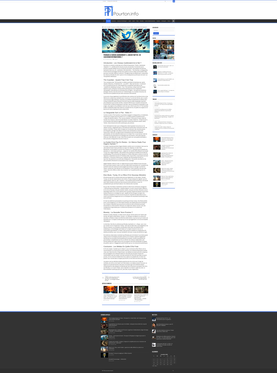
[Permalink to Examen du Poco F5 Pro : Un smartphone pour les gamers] (154, 319)
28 (164, 364)
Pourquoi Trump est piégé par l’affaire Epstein (120, 353)
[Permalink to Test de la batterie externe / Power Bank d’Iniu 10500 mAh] (154, 331)
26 (157, 364)
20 (160, 362)
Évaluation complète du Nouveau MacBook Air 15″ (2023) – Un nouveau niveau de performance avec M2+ (165, 73)
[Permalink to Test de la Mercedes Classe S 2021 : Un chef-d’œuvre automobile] (155, 66)
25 (153, 364)
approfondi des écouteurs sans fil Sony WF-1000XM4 (164, 325)
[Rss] (165, 1)
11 (153, 361)
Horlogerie (164, 21)
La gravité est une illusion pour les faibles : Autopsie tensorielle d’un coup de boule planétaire (125, 296)
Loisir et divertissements (150, 21)
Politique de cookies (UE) (112, 1)
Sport (133, 21)
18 (153, 362)
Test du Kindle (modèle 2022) (164, 85)
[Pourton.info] (121, 10)
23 (170, 362)
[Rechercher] (174, 1)
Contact (104, 1)
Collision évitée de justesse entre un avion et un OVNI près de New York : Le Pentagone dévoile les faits (112, 278)
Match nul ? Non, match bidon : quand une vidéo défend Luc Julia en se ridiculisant (167, 177)
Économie (114, 21)
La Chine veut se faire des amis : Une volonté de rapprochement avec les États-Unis (140, 278)
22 (167, 362)
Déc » (156, 365)
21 (164, 362)
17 (174, 361)
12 (157, 361)
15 (167, 361)
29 (167, 364)
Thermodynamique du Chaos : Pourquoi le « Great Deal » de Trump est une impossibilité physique (110, 296)
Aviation (158, 21)
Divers (169, 21)
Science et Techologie (121, 21)
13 (160, 361)
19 (157, 362)
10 (174, 359)
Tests (137, 21)
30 (170, 364)
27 (160, 364)
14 (164, 361)
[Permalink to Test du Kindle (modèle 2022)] (155, 86)
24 (174, 362)
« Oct (153, 365)
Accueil (104, 20)
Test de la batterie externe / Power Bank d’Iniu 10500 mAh (165, 331)
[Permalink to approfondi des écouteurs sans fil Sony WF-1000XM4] (154, 325)
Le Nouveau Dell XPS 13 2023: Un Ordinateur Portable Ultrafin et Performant (164, 345)
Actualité (108, 21)
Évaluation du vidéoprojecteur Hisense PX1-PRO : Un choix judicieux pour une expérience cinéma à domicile (165, 338)
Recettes (142, 21)
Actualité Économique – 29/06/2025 (117, 359)
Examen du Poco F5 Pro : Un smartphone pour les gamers (163, 318)
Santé (130, 21)
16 (170, 361)
